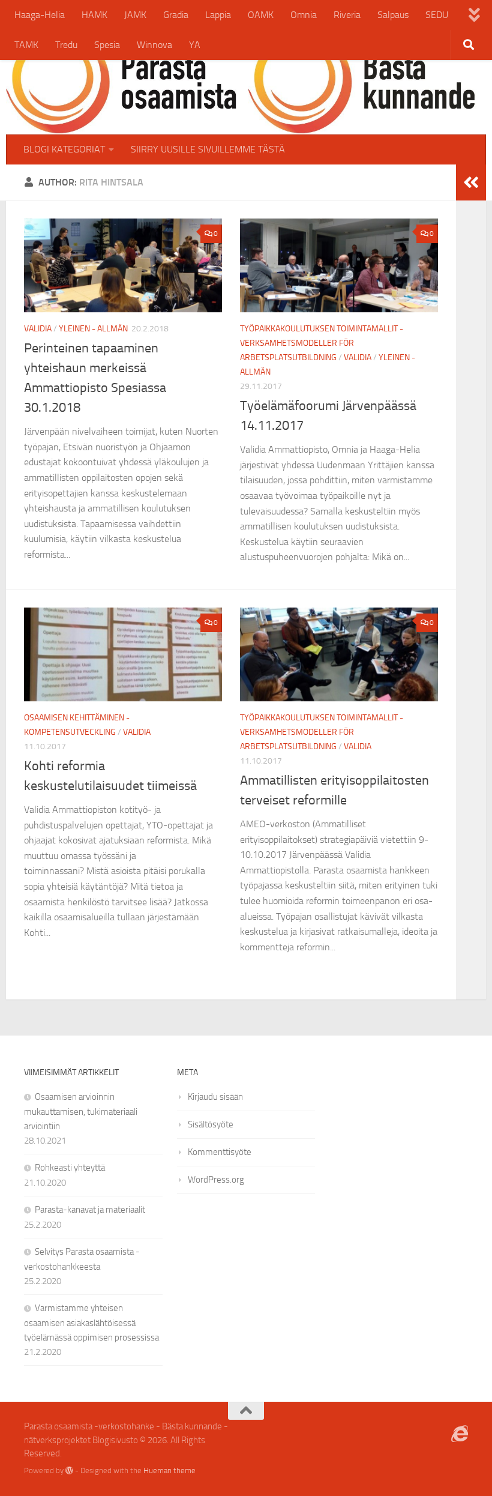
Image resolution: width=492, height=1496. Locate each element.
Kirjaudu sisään (215, 1096)
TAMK (26, 44)
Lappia (218, 14)
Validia (38, 329)
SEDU (436, 14)
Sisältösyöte (210, 1124)
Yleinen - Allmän (93, 329)
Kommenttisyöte (219, 1152)
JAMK (135, 14)
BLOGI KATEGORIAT (64, 149)
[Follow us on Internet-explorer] (459, 1434)
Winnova (154, 44)
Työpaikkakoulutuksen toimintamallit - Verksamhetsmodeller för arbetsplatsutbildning (321, 343)
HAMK (94, 14)
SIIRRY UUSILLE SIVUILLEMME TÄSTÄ (208, 149)
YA (194, 44)
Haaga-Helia (39, 14)
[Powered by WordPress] (69, 1470)
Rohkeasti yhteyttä (70, 1167)
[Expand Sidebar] (471, 182)
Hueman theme (169, 1470)
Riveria (347, 14)
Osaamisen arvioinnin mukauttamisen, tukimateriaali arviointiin (80, 1111)
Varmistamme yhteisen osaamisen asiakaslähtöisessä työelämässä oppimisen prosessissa (91, 1323)
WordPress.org (216, 1179)
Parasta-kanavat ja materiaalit (90, 1209)
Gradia (175, 14)
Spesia (107, 44)
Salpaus (393, 14)
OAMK (261, 14)
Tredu (66, 44)
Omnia (303, 14)
